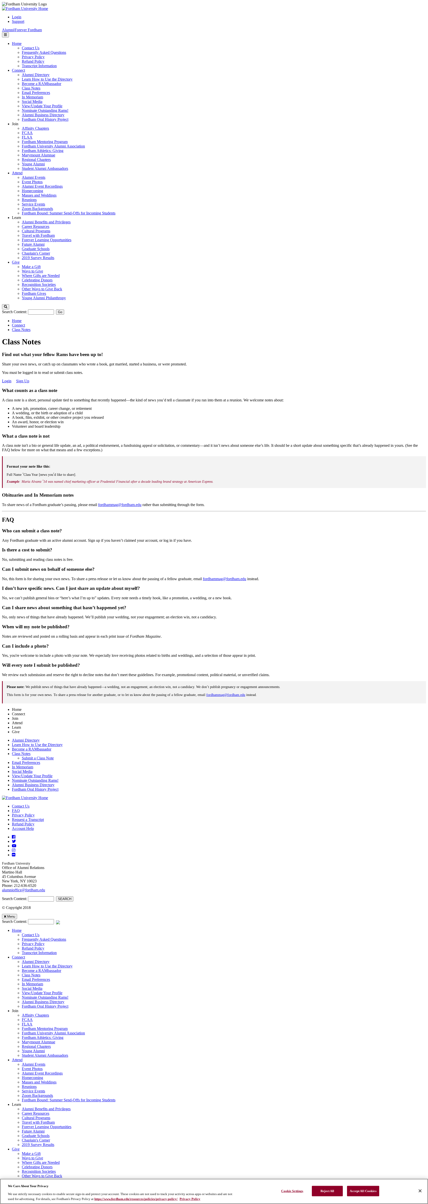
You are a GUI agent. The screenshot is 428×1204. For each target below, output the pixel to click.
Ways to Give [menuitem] (32, 271)
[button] (5, 306)
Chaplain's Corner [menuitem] (36, 253)
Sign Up (22, 381)
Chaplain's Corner (36, 1140)
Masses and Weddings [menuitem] (39, 195)
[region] (214, 1191)
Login (16, 17)
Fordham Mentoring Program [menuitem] (45, 142)
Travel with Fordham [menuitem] (38, 235)
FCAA (27, 1020)
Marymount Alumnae (38, 1042)
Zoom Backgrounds (37, 1095)
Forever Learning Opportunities (46, 1127)
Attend (17, 1060)
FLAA (27, 1024)
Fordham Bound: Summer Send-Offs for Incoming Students (68, 1100)
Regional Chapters (36, 1046)
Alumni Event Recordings (42, 1073)
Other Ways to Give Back (42, 1176)
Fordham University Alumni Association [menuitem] (53, 146)
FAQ (16, 811)
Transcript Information (39, 953)
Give (16, 1149)
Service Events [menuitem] (33, 204)
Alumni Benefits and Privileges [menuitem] (46, 222)
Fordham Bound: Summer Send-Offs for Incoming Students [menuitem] (68, 213)
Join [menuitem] (15, 124)
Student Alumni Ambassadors (45, 1055)
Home (17, 321)
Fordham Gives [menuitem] (34, 293)
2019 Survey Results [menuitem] (38, 258)
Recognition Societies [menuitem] (39, 284)
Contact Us (20, 806)
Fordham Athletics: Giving (42, 1037)
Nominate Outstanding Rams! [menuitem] (45, 110)
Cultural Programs (36, 1118)
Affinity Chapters (35, 1015)
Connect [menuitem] (18, 70)
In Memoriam (22, 767)
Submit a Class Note (38, 758)
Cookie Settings (292, 1191)
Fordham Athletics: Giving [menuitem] (42, 151)
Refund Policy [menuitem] (33, 61)
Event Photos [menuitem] (32, 182)
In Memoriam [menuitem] (32, 97)
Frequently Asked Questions (44, 939)
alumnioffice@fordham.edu (23, 890)
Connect (18, 325)
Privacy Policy (23, 815)
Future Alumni (33, 1131)
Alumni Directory (26, 740)
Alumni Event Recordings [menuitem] (42, 186)
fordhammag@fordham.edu (119, 505)
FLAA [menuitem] (27, 137)
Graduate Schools (36, 1136)
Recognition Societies (39, 1171)
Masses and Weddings (39, 1082)
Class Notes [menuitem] (31, 88)
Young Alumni (33, 1051)
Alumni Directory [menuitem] (36, 75)
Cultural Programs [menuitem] (36, 231)
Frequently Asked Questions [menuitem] (44, 52)
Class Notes (21, 330)
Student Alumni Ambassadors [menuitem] (45, 168)
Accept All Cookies (363, 1191)
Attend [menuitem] (17, 173)
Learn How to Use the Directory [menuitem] (47, 79)
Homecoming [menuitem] (32, 191)
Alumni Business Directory (33, 785)
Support (18, 21)
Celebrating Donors (37, 1167)
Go (60, 312)
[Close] (420, 1190)
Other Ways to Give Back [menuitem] (42, 289)
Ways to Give (32, 1158)
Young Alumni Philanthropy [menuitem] (44, 298)
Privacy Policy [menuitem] (33, 57)
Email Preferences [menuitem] (36, 92)
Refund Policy (23, 824)
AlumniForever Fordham (22, 30)
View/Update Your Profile (32, 776)
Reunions (29, 1086)
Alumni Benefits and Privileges (46, 1109)
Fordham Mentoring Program (45, 1028)
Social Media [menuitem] (32, 101)
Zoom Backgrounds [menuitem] (37, 209)
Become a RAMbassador (31, 749)
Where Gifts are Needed (41, 1162)
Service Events (33, 1091)
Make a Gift (31, 1153)
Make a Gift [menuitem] (31, 267)
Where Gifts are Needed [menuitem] (41, 275)
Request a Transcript (28, 819)
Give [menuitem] (16, 262)
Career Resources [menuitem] (35, 226)
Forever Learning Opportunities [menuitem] (46, 240)
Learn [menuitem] (16, 217)
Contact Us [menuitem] (30, 48)
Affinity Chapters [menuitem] (35, 128)
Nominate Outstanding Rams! (35, 780)
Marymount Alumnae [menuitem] (38, 155)
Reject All (327, 1191)
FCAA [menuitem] (27, 133)
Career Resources (35, 1113)
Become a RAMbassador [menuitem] (41, 84)
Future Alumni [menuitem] (33, 244)
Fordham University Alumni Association (53, 1033)
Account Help (23, 828)
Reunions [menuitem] (29, 200)
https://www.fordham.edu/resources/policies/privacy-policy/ (136, 1199)
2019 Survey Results (38, 1145)
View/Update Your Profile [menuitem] (42, 106)
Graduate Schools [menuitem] (36, 249)
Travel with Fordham (38, 1122)
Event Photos (32, 1069)
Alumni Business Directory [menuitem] (43, 115)
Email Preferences (26, 762)
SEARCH (64, 899)
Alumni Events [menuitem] (33, 177)
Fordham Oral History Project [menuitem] (45, 119)
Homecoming (32, 1078)
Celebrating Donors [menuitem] (37, 280)
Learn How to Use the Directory (37, 745)
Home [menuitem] (17, 43)
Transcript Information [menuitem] (39, 66)
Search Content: (15, 312)
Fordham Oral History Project (35, 789)
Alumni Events (33, 1064)
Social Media (22, 771)
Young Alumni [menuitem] (33, 164)
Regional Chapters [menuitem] (36, 159)
